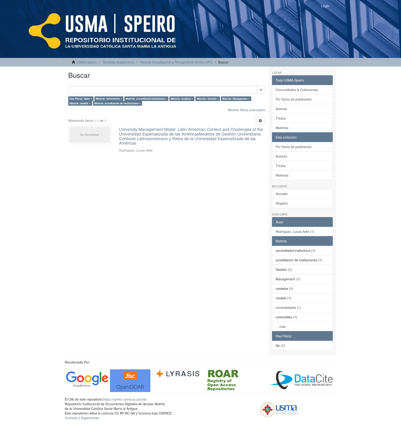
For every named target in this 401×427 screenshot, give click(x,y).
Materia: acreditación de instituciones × (117, 103)
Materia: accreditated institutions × (146, 98)
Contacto (71, 417)
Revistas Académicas (118, 62)
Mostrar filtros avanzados (246, 110)
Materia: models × (80, 103)
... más (281, 326)
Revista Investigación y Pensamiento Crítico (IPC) (176, 62)
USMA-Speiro (87, 62)
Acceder (282, 193)
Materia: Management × (236, 98)
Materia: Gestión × (208, 98)
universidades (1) (288, 307)
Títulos (281, 118)
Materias (282, 127)
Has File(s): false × (81, 98)
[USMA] (279, 409)
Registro (282, 203)
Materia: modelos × (182, 98)
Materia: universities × (109, 98)
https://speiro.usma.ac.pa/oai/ (125, 399)
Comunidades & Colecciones (297, 89)
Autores (281, 108)
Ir (261, 89)
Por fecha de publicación (294, 99)
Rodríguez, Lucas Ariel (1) (295, 231)
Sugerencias (90, 417)
